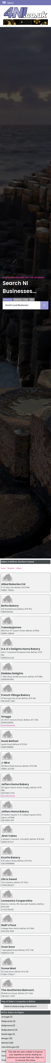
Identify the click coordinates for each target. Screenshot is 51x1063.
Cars (25, 299)
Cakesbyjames (11, 627)
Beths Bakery (10, 606)
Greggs (6, 716)
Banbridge (6, 1034)
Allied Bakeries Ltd (13, 584)
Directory (8, 299)
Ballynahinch (8, 1030)
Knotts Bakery (10, 857)
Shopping (10, 568)
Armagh (5, 1017)
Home (3, 568)
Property (18, 299)
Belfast (5, 1042)
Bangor (5, 1038)
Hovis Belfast (9, 741)
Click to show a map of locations (20, 1006)
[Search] (44, 305)
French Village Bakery (15, 695)
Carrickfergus (8, 1047)
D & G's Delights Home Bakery (20, 649)
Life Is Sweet (9, 879)
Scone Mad (8, 968)
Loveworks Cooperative (16, 901)
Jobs (32, 299)
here (42, 1057)
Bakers (18, 568)
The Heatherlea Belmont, (17, 990)
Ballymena (6, 1025)
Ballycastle (7, 1021)
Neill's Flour (8, 925)
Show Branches (8, 725)
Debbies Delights (12, 673)
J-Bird (5, 763)
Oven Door (8, 947)
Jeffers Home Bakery (15, 784)
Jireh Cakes (9, 836)
